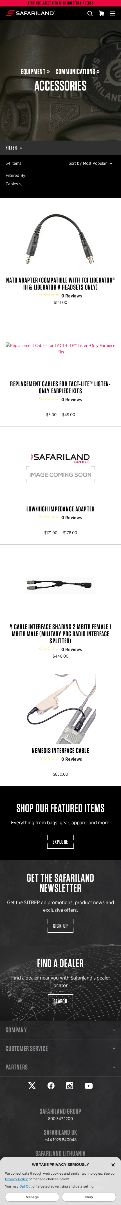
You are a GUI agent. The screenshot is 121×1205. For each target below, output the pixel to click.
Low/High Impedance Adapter (60, 486)
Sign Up (60, 925)
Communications (76, 71)
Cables (12, 183)
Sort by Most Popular (88, 163)
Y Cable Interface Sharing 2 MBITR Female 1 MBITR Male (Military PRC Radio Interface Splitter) (60, 606)
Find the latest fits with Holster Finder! (59, 3)
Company (16, 1030)
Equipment (33, 71)
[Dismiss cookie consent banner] (113, 1164)
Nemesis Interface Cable (60, 727)
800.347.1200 (60, 1118)
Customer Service (27, 1048)
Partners (17, 1067)
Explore (60, 841)
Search (60, 1001)
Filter (11, 147)
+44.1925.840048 (61, 1139)
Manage (32, 1197)
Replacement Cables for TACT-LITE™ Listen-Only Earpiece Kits (60, 370)
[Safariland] (30, 13)
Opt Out (25, 1186)
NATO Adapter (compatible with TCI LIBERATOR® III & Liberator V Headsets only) (60, 256)
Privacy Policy (16, 1179)
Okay (89, 1197)
